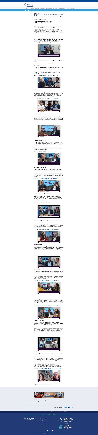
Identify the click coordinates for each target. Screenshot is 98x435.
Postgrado (42, 8)
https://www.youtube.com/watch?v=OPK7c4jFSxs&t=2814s (48, 229)
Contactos (48, 414)
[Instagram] (45, 430)
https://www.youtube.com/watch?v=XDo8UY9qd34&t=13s (47, 335)
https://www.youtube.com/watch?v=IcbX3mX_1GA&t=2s (47, 123)
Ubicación (43, 414)
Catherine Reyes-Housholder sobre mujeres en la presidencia (48, 399)
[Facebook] (53, 430)
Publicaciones (61, 8)
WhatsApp (72, 407)
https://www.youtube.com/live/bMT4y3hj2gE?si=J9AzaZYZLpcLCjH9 (50, 368)
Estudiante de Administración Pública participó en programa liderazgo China (38, 400)
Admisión (73, 8)
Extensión (55, 8)
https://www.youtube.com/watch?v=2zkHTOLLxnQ (47, 151)
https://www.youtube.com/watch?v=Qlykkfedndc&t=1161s (48, 75)
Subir (25, 407)
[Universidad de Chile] (27, 1)
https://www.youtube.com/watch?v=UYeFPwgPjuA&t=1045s (48, 305)
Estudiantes (59, 5)
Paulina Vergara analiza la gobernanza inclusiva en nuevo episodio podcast (58, 399)
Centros (67, 8)
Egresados (72, 5)
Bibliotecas (63, 0)
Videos (59, 411)
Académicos (63, 5)
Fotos (65, 411)
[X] (50, 430)
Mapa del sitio (54, 414)
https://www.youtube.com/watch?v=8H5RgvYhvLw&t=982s (48, 203)
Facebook (69, 407)
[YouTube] (48, 430)
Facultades (53, 0)
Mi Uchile (60, 0)
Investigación (49, 8)
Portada (26, 8)
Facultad (32, 8)
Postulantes (54, 5)
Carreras (37, 8)
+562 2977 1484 (42, 420)
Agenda (46, 411)
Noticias (27, 10)
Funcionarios (68, 5)
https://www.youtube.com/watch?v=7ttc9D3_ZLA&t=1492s (48, 280)
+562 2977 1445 (42, 424)
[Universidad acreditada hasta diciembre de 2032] (65, 421)
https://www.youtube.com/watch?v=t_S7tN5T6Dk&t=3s (48, 98)
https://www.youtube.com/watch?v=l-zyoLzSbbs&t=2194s (48, 178)
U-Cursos (57, 0)
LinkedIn (71, 407)
